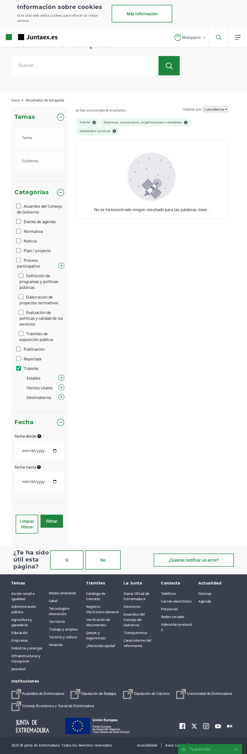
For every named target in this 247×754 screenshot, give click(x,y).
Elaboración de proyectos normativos (38, 300)
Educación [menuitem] (19, 632)
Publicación (34, 349)
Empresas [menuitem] (19, 640)
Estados (34, 378)
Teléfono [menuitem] (168, 593)
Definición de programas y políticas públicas (38, 281)
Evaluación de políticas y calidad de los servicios (41, 318)
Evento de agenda (39, 221)
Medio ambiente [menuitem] (62, 592)
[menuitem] (37, 694)
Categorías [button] (31, 192)
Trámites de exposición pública (36, 336)
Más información (142, 13)
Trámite (30, 368)
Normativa (33, 231)
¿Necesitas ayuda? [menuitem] (101, 645)
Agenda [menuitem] (204, 601)
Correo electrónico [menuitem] (176, 601)
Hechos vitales (40, 388)
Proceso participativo (28, 263)
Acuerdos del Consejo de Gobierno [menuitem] (134, 619)
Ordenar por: (192, 109)
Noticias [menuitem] (204, 593)
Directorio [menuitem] (132, 606)
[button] (190, 37)
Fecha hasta (25, 467)
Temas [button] (24, 117)
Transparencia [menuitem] (135, 632)
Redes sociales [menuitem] (172, 616)
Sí (67, 560)
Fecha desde (25, 436)
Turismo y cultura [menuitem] (63, 636)
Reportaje (32, 359)
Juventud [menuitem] (18, 668)
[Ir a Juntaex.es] (23, 37)
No (103, 560)
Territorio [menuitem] (57, 621)
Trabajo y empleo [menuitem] (63, 629)
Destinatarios (39, 397)
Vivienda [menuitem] (55, 644)
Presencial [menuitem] (169, 608)
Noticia (30, 241)
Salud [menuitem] (53, 600)
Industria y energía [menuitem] (26, 648)
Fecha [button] (24, 422)
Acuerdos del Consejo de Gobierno (39, 209)
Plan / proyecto (37, 250)
